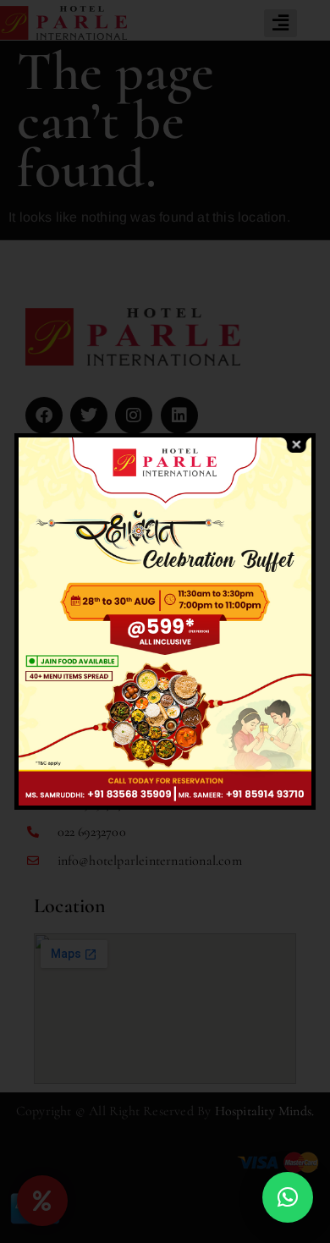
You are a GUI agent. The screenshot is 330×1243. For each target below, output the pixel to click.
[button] (287, 1197)
